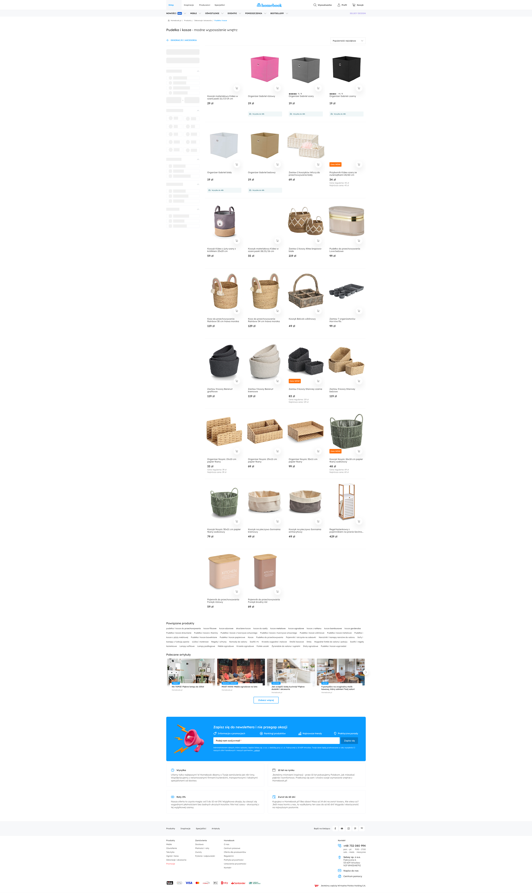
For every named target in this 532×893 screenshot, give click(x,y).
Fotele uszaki (263, 646)
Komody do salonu (238, 641)
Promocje (170, 863)
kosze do (260, 628)
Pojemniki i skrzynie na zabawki (301, 637)
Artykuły (216, 828)
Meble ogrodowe (226, 646)
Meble (169, 844)
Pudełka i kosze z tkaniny (206, 633)
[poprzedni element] (166, 672)
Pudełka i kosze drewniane (179, 633)
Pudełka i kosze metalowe (339, 633)
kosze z (314, 628)
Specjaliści (220, 5)
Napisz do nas (351, 870)
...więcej (257, 750)
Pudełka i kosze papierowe (233, 637)
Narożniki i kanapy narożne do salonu (337, 637)
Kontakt (227, 867)
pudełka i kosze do (183, 628)
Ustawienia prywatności (235, 863)
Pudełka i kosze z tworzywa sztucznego (239, 633)
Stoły (309, 641)
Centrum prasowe (232, 848)
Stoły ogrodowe (311, 646)
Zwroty (198, 852)
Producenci (204, 5)
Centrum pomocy (352, 876)
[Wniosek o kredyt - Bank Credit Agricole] (254, 883)
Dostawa (199, 844)
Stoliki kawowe (297, 641)
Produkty (170, 828)
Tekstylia (170, 852)
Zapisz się (349, 740)
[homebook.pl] (269, 5)
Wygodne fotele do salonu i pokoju (331, 641)
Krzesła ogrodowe (245, 646)
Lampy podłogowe (206, 646)
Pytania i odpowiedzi (205, 856)
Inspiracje (189, 5)
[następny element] (366, 672)
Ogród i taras (172, 856)
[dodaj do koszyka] (237, 88)
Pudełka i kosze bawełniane (204, 637)
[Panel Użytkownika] (342, 5)
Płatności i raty (202, 848)
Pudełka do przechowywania (270, 637)
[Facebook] (335, 828)
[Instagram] (348, 828)
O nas (226, 844)
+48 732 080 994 (354, 845)
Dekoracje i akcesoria (176, 860)
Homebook (229, 840)
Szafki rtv (254, 641)
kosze (210, 628)
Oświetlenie (171, 848)
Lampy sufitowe (187, 646)
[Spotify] (362, 828)
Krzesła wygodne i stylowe (274, 641)
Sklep (171, 5)
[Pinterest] (355, 828)
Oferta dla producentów (235, 852)
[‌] (180, 71)
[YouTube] (342, 828)
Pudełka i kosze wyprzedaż (333, 646)
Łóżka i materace (200, 641)
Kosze (251, 637)
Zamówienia (201, 840)
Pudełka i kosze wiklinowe (312, 633)
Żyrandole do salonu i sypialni (286, 646)
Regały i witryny (219, 641)
